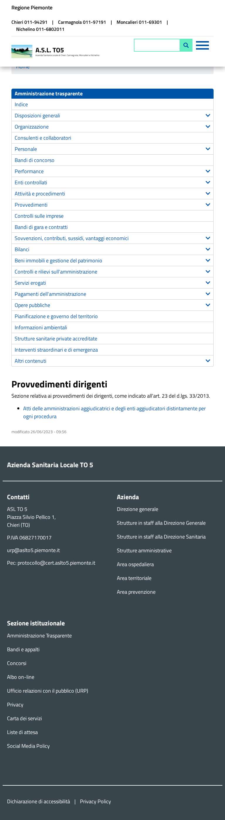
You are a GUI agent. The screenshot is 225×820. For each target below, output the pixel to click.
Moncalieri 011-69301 (139, 22)
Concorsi (16, 663)
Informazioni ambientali (41, 327)
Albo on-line (20, 677)
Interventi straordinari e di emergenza (56, 350)
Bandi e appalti (23, 649)
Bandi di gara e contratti (41, 227)
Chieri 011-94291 (29, 22)
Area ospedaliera (135, 564)
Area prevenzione (136, 592)
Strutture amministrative (144, 550)
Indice (21, 104)
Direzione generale (137, 509)
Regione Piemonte (31, 7)
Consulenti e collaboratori (43, 138)
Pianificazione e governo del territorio (56, 316)
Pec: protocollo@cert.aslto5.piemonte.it (51, 563)
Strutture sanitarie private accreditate (56, 338)
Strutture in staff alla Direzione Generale (161, 523)
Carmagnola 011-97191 (82, 22)
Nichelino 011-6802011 (40, 29)
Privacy (15, 704)
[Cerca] (186, 45)
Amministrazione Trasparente (39, 636)
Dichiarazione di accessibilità (38, 801)
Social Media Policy (28, 746)
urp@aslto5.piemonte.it (33, 550)
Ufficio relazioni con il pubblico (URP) (47, 691)
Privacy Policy (95, 801)
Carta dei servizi (24, 718)
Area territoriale (134, 578)
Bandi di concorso (34, 160)
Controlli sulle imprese (39, 216)
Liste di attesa (22, 732)
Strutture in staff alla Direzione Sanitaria (161, 537)
